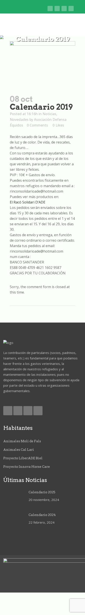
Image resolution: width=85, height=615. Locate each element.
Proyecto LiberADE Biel (22, 458)
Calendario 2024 (42, 515)
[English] (23, 9)
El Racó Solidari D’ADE (27, 202)
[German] (37, 9)
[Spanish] (43, 9)
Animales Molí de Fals (22, 441)
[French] (30, 9)
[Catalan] (16, 9)
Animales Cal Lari (18, 450)
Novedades (19, 119)
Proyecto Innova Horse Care (26, 467)
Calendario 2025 (42, 492)
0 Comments (37, 125)
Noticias (49, 113)
